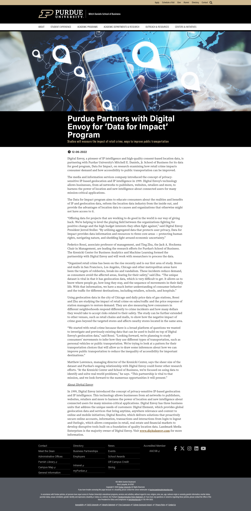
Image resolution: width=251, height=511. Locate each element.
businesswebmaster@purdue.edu (161, 489)
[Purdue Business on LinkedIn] (196, 448)
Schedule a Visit (168, 2)
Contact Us (172, 504)
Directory (195, 2)
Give (179, 2)
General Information (49, 472)
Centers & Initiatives (185, 26)
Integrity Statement (108, 504)
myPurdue (79, 470)
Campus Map (45, 467)
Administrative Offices (50, 456)
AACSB (153, 451)
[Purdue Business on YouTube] (203, 448)
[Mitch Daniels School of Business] (104, 14)
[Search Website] (211, 2)
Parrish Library (46, 462)
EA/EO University (93, 504)
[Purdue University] (61, 14)
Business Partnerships (85, 451)
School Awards (116, 456)
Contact (205, 2)
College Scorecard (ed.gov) (142, 504)
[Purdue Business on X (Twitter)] (182, 448)
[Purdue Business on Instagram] (189, 448)
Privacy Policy (160, 504)
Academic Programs (87, 26)
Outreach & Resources (157, 26)
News (111, 445)
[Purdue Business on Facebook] (176, 448)
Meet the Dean (46, 451)
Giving (111, 467)
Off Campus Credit (118, 462)
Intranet (77, 465)
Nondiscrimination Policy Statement (130, 497)
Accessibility (79, 504)
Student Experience (61, 26)
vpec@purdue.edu (134, 499)
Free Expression (124, 504)
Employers (79, 456)
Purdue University (125, 487)
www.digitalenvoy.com (155, 431)
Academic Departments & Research (121, 26)
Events (111, 451)
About (41, 26)
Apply (157, 2)
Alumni (186, 2)
